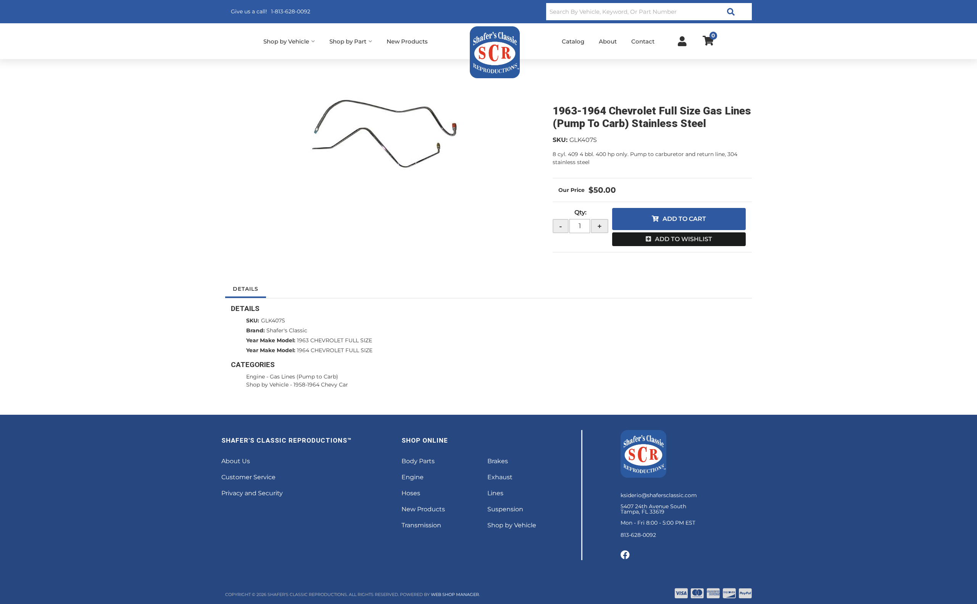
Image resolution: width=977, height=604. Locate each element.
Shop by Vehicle (267, 384)
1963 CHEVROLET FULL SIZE (334, 340)
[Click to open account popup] (682, 41)
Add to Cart (684, 218)
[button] (649, 11)
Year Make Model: (270, 340)
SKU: (560, 139)
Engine (255, 376)
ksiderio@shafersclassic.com (659, 495)
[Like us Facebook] (625, 555)
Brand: (255, 330)
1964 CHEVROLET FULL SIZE (334, 350)
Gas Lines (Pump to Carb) (304, 376)
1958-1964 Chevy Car (320, 384)
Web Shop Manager (455, 594)
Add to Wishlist (683, 239)
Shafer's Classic (286, 330)
